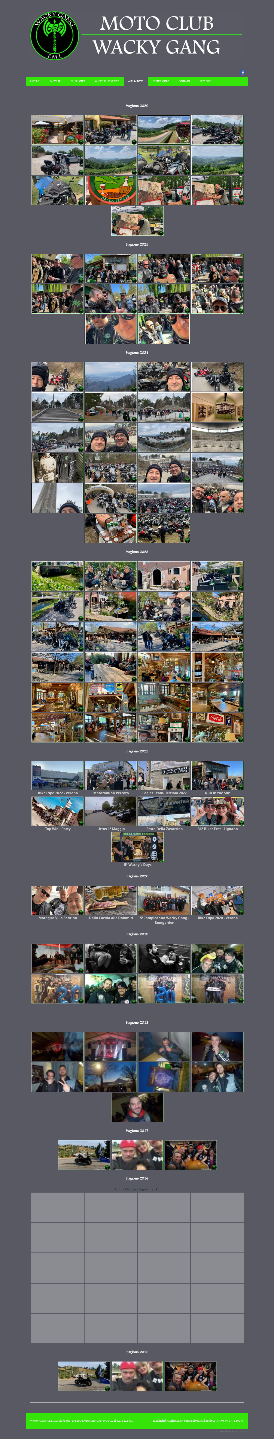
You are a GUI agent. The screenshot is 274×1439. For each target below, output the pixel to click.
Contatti (184, 81)
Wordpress (242, 1431)
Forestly (214, 1431)
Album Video (161, 81)
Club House (78, 81)
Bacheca (35, 81)
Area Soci (205, 81)
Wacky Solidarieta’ (107, 81)
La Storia (55, 81)
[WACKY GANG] (137, 60)
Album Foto (135, 81)
